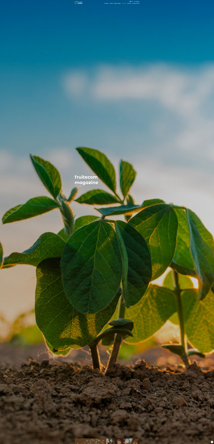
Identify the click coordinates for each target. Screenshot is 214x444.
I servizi (111, 3)
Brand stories (117, 3)
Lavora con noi (135, 3)
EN (131, 1)
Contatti (129, 3)
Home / (76, 186)
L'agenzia (106, 3)
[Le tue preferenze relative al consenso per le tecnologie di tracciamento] (212, 442)
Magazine (124, 3)
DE (132, 1)
